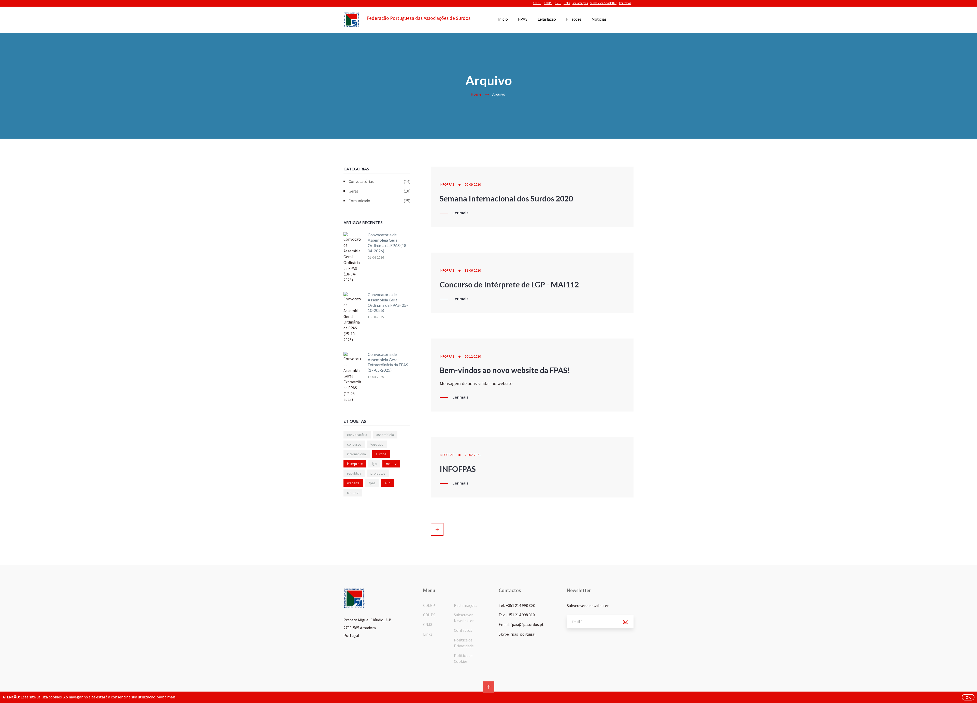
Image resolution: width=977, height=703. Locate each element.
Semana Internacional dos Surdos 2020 (506, 198)
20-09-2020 (473, 184)
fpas (372, 483)
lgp (374, 463)
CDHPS (548, 3)
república (354, 473)
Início (503, 19)
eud (388, 483)
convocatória (357, 434)
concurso (354, 444)
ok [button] (968, 697)
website (353, 483)
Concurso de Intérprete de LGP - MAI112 (509, 284)
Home (476, 94)
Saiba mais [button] (166, 696)
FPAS (522, 19)
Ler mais (460, 213)
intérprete (355, 463)
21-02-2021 (473, 454)
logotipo (376, 444)
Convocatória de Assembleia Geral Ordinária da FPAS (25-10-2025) (388, 302)
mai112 (391, 463)
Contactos (625, 3)
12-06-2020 (473, 270)
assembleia (385, 434)
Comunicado (379, 200)
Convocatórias (379, 181)
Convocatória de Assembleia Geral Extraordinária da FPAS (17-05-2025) (388, 362)
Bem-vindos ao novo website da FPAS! (505, 370)
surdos (381, 454)
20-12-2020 (473, 356)
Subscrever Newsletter (603, 3)
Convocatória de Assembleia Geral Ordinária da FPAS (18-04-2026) (388, 242)
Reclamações (580, 3)
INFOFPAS (447, 184)
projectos (377, 473)
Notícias (599, 19)
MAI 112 (352, 492)
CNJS (558, 3)
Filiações (573, 19)
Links (567, 3)
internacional (357, 454)
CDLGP (537, 3)
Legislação (547, 19)
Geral (379, 191)
